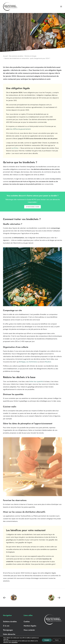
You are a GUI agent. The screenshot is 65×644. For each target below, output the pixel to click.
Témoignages (8, 630)
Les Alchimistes (31, 362)
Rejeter (57, 640)
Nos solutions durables (16, 56)
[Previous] (15, 598)
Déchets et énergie (30, 56)
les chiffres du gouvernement (20, 129)
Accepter (46, 640)
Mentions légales (30, 626)
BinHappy (22, 362)
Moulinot (48, 362)
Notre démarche (9, 634)
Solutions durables (10, 621)
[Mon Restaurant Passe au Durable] (10, 6)
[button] (61, 6)
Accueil (5, 56)
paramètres (14, 642)
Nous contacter (29, 630)
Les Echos (14, 148)
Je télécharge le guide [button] (32, 206)
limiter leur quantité (36, 381)
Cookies (27, 621)
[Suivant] (50, 598)
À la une (6, 626)
